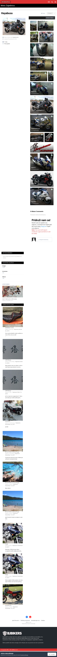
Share (43, 13)
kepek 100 (33, 37)
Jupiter (10, 576)
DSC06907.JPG (8, 605)
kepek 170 (33, 91)
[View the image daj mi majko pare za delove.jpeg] (12, 291)
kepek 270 (33, 77)
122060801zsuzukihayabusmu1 (38, 110)
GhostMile (8, 300)
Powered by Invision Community (28, 623)
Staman (10, 484)
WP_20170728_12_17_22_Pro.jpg (12, 482)
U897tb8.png (8, 360)
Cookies (43, 620)
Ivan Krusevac (12, 423)
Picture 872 (7, 421)
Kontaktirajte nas (35, 620)
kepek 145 (33, 149)
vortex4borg (11, 453)
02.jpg (6, 544)
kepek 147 (47, 137)
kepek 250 (33, 53)
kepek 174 (50, 74)
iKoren (10, 545)
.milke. (10, 392)
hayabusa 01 (34, 138)
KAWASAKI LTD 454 (9, 327)
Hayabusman (16, 37)
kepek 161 (33, 167)
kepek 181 (41, 27)
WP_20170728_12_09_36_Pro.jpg (12, 452)
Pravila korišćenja (24, 655)
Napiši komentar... (44, 239)
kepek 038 (42, 39)
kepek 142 (33, 183)
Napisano (12, 423)
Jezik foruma (15, 620)
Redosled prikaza (49, 17)
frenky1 (10, 606)
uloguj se (43, 226)
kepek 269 (33, 67)
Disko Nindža (12, 361)
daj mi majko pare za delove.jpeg (9, 299)
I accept (52, 654)
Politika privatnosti (25, 620)
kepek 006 (33, 201)
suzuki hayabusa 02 (35, 128)
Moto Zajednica (8, 5)
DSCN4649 (33, 24)
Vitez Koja (11, 329)
